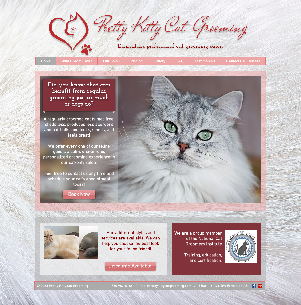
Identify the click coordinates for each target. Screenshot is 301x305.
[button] (243, 61)
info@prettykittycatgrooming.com (165, 286)
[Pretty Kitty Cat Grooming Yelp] (260, 286)
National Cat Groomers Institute (204, 241)
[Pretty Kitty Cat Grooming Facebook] (254, 286)
